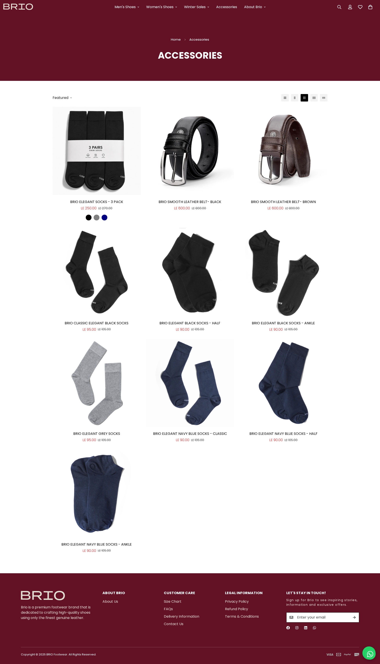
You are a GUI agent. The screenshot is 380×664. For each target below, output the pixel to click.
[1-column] (285, 98)
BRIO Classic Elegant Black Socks (96, 323)
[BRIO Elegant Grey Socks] (97, 383)
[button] (370, 7)
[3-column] (304, 98)
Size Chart (172, 601)
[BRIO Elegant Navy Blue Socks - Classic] (190, 383)
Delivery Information (181, 616)
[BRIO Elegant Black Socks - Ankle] (283, 272)
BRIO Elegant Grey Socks (96, 433)
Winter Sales (195, 6)
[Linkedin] (305, 628)
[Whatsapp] (314, 628)
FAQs (168, 608)
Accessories (226, 6)
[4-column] (314, 98)
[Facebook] (288, 628)
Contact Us (173, 623)
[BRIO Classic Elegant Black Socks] (97, 272)
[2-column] (294, 98)
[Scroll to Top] (371, 640)
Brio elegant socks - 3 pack (96, 201)
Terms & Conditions (242, 616)
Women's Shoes (160, 6)
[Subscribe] (354, 617)
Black (88, 217)
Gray (96, 217)
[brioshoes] (18, 7)
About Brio (253, 6)
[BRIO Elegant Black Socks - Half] (190, 272)
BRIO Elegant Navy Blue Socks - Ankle (96, 544)
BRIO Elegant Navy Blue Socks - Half (283, 433)
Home (176, 39)
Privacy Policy (237, 601)
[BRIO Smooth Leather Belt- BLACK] (190, 151)
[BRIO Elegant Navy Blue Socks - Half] (283, 383)
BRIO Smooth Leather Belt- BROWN (283, 201)
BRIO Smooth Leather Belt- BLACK (190, 201)
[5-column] (323, 98)
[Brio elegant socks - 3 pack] (97, 151)
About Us (110, 601)
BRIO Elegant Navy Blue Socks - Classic (190, 433)
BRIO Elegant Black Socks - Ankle (283, 323)
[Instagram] (297, 628)
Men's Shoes (125, 6)
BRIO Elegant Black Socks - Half (189, 323)
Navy (104, 217)
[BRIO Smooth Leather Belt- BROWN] (283, 151)
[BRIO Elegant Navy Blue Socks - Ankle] (97, 493)
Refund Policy (236, 608)
